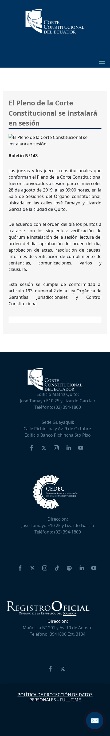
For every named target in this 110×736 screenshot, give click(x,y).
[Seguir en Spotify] (69, 568)
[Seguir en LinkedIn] (68, 448)
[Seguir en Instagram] (56, 448)
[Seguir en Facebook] (31, 448)
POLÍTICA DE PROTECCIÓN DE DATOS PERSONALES (55, 697)
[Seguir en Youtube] (81, 448)
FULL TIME (70, 700)
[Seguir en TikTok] (57, 568)
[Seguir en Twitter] (44, 448)
